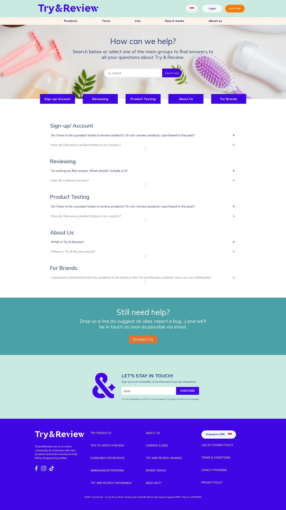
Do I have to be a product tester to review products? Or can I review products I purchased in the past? (143, 135)
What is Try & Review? (143, 241)
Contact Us (143, 339)
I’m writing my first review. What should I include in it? (143, 170)
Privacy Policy (212, 482)
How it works (174, 21)
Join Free (235, 8)
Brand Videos (156, 470)
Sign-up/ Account (57, 99)
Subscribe (187, 390)
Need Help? (153, 483)
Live (138, 21)
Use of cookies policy (217, 445)
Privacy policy (171, 399)
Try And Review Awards (164, 458)
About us (215, 21)
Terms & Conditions (215, 457)
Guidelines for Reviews (107, 458)
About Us (186, 99)
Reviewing (100, 99)
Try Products (100, 433)
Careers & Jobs (157, 445)
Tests (106, 21)
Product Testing (143, 99)
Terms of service (186, 399)
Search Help (172, 72)
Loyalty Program (214, 470)
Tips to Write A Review (107, 445)
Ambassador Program (107, 470)
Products (70, 21)
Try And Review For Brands (111, 483)
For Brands (228, 99)
